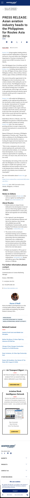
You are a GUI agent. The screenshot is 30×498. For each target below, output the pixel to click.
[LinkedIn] (10, 453)
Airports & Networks (11, 9)
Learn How (14, 431)
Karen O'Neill (5, 47)
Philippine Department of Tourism (12, 319)
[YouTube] (7, 453)
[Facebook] (4, 453)
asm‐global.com (18, 257)
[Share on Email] (6, 42)
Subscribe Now (14, 384)
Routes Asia (5, 52)
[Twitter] (1, 453)
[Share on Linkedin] (11, 42)
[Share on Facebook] (22, 42)
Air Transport (13, 8)
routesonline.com (18, 229)
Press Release (7, 317)
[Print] (27, 42)
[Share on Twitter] (17, 42)
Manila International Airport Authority (14, 321)
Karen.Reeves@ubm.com (16, 200)
